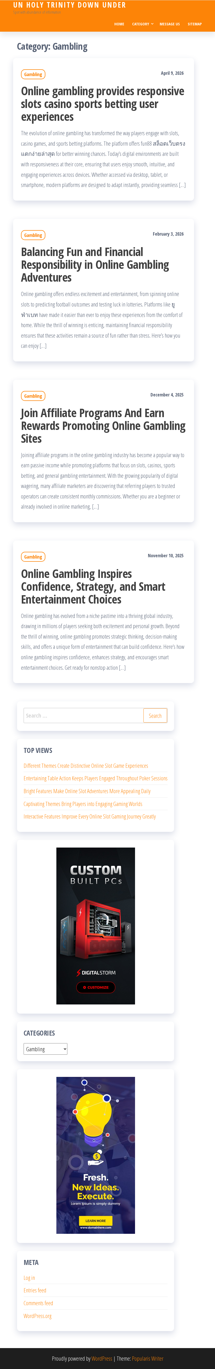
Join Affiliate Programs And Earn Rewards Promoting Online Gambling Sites (103, 425)
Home (119, 23)
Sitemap (195, 23)
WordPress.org (37, 1316)
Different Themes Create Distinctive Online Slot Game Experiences (86, 765)
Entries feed (35, 1290)
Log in (29, 1277)
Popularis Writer (147, 1358)
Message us (170, 23)
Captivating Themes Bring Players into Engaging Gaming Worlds (83, 804)
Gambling (33, 74)
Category (140, 23)
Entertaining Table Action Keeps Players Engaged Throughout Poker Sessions (96, 778)
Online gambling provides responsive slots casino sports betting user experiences (102, 103)
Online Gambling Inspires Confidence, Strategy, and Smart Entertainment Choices (93, 586)
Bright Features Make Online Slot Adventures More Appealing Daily (87, 791)
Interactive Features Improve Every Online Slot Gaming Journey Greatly (90, 816)
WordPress (102, 1358)
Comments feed (38, 1303)
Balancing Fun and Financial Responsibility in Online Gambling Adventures (95, 264)
